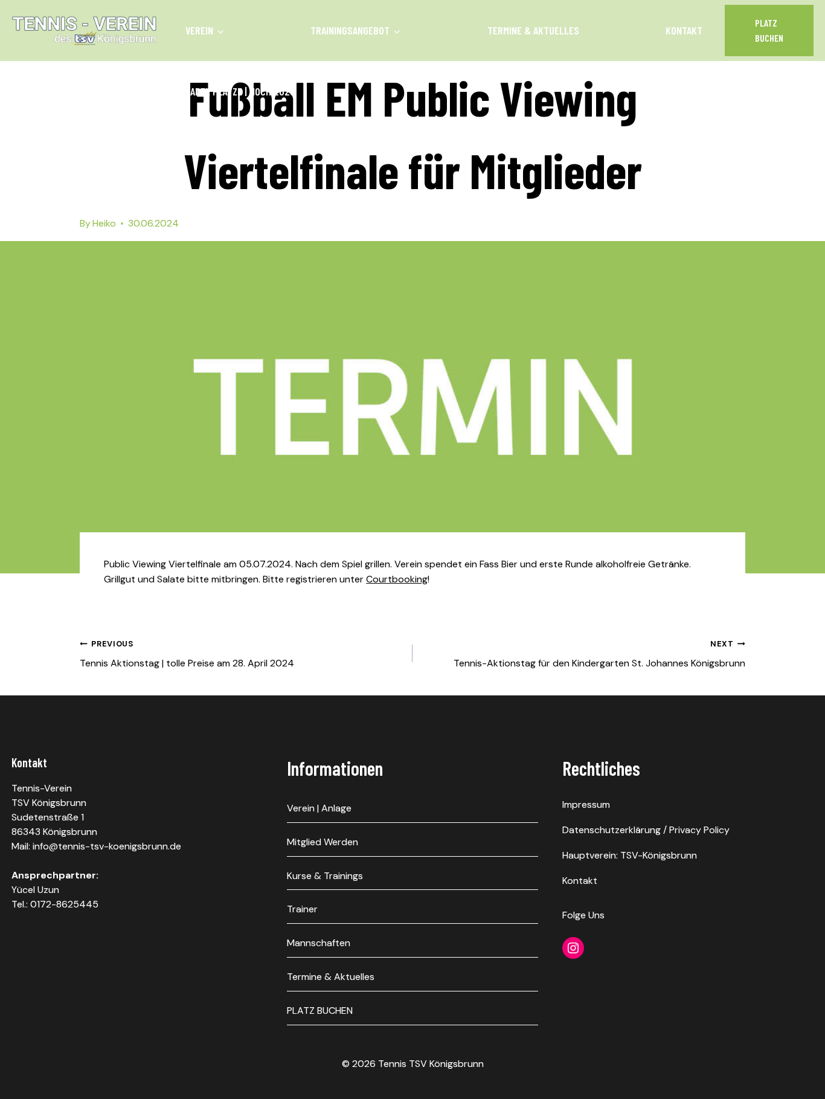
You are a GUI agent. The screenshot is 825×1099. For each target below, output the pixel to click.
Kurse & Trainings (325, 875)
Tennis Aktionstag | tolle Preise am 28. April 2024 (187, 654)
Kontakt (684, 30)
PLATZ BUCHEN (320, 1010)
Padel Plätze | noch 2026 (240, 91)
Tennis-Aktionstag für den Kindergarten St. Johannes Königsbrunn (599, 654)
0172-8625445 (64, 904)
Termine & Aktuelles (533, 30)
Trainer (302, 909)
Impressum (586, 804)
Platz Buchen (769, 30)
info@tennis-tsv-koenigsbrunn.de (107, 846)
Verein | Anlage (319, 808)
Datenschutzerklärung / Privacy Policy (646, 829)
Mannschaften (318, 942)
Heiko (104, 223)
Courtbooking (397, 579)
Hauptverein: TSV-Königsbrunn (629, 855)
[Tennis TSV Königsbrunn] (84, 31)
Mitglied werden (322, 842)
